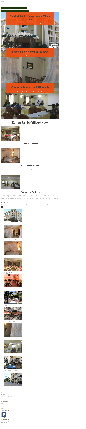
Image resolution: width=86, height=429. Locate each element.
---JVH (16, 427)
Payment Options (4, 406)
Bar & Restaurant (30, 144)
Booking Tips (3, 408)
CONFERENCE (15, 7)
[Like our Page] (4, 417)
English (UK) (5, 5)
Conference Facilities (30, 192)
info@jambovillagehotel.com (8, 399)
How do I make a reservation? (6, 405)
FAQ (2, 403)
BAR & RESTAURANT (22, 7)
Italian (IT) (5, 4)
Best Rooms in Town (30, 166)
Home (3, 7)
